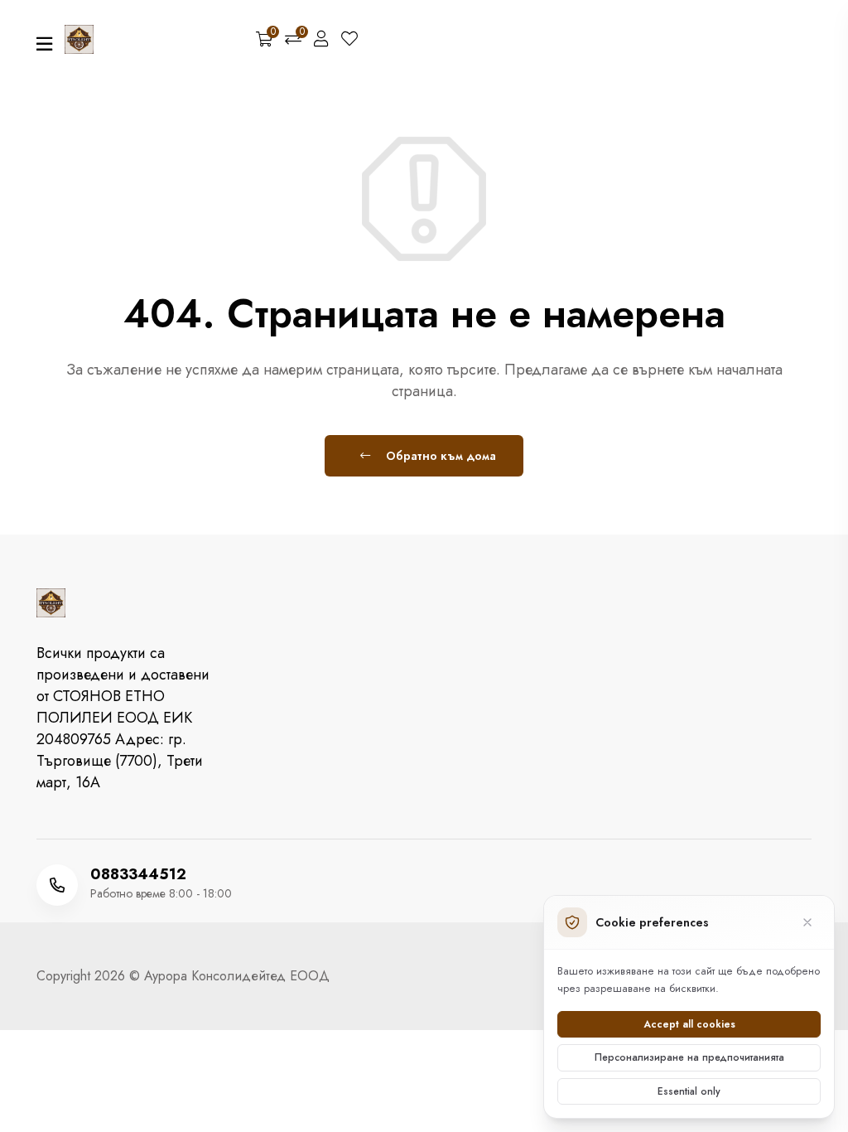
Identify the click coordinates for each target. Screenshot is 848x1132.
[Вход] (321, 40)
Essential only (689, 1091)
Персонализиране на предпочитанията (689, 1057)
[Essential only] (807, 922)
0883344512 (138, 874)
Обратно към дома (439, 455)
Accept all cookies (689, 1024)
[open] (44, 44)
